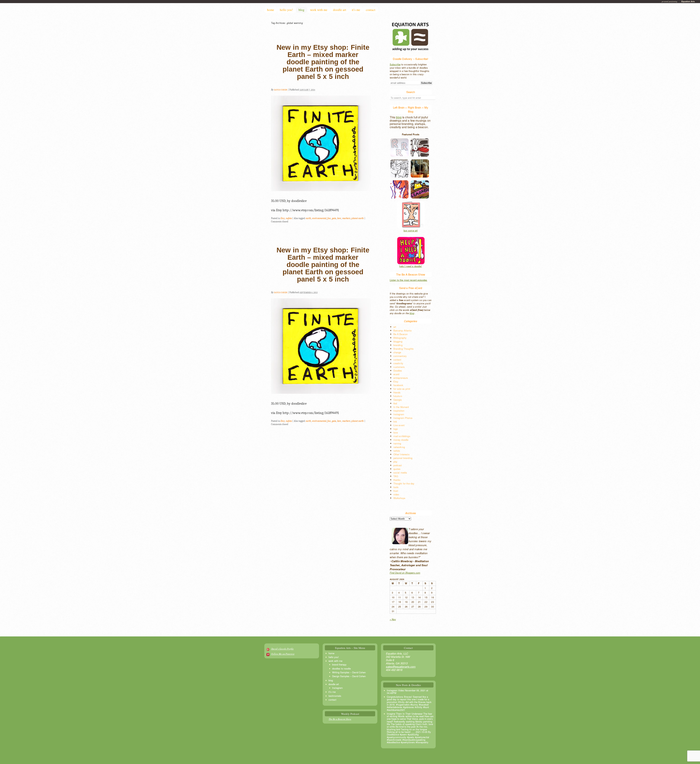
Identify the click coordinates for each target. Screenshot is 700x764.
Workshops (399, 498)
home (270, 10)
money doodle (401, 439)
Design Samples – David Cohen (349, 676)
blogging (397, 341)
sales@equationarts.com (401, 666)
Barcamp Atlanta (402, 330)
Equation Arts (688, 1)
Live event (399, 425)
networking (399, 447)
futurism (397, 396)
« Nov (393, 619)
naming (397, 443)
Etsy (283, 218)
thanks (397, 480)
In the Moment (401, 407)
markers (346, 218)
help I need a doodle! (410, 266)
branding (397, 345)
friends (397, 392)
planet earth (357, 218)
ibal (395, 403)
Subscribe (395, 64)
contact (370, 10)
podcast (397, 465)
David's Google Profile (282, 648)
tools (396, 487)
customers (399, 367)
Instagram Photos (403, 418)
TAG (395, 476)
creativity (398, 363)
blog (301, 10)
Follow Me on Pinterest (282, 653)
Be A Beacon (400, 334)
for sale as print (401, 388)
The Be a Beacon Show (340, 719)
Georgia (397, 399)
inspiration (399, 410)
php (395, 461)
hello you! (286, 10)
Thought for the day (404, 483)
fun (329, 218)
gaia (334, 218)
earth (308, 218)
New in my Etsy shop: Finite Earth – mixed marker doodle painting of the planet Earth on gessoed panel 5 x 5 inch (323, 62)
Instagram (398, 414)
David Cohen (280, 90)
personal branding (403, 458)
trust (395, 490)
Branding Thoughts (403, 348)
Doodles (397, 370)
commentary (400, 356)
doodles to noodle (341, 668)
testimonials (334, 696)
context (397, 359)
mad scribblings (401, 436)
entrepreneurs (400, 378)
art (394, 327)
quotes (397, 469)
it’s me (356, 10)
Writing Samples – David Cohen (349, 672)
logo (395, 429)
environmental (319, 218)
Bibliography (400, 337)
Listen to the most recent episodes (408, 280)
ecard (396, 374)
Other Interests (401, 454)
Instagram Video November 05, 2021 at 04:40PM (407, 692)
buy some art (411, 230)
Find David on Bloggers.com (405, 572)
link (395, 421)
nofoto (289, 218)
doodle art (339, 10)
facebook (398, 385)
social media (400, 472)
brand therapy (339, 664)
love (339, 218)
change (397, 352)
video (396, 494)
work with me (318, 10)
